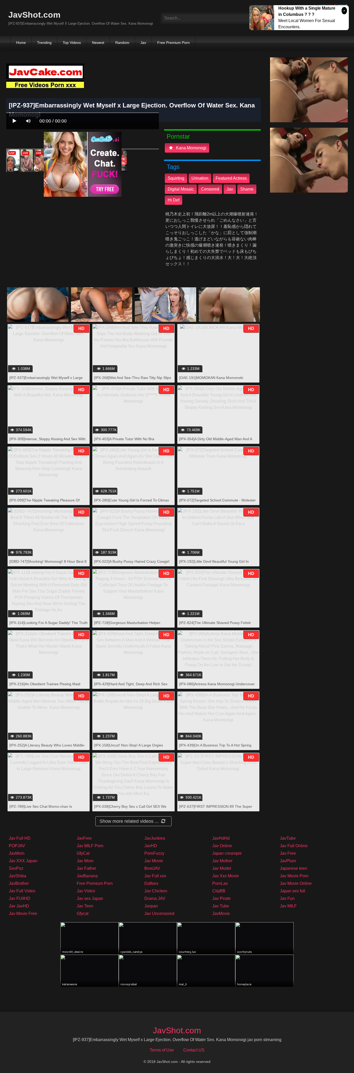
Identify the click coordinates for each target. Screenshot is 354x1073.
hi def (173, 200)
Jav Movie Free (23, 913)
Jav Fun (287, 898)
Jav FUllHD (19, 898)
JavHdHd (221, 838)
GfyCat (83, 853)
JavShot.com (34, 14)
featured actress (231, 178)
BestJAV (152, 868)
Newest (98, 42)
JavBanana (87, 876)
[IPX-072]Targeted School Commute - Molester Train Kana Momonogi (217, 503)
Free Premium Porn (173, 42)
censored (210, 189)
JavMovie (221, 913)
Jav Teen (85, 906)
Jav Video (86, 891)
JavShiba (17, 876)
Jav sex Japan (90, 898)
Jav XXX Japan (23, 861)
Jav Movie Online (296, 883)
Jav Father (86, 868)
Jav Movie (153, 861)
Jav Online (222, 846)
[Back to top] (337, 1057)
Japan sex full (292, 891)
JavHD (150, 846)
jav (229, 189)
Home (21, 42)
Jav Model (221, 868)
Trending (44, 42)
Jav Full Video (22, 891)
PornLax (220, 883)
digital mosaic (181, 189)
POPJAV (17, 846)
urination (200, 178)
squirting (176, 178)
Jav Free (288, 853)
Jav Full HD (20, 838)
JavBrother (19, 883)
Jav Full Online (294, 846)
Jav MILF (288, 906)
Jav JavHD (19, 906)
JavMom (16, 853)
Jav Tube (220, 906)
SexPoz (16, 868)
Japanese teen (293, 868)
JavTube (288, 838)
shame (246, 189)
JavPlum (288, 861)
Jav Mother (222, 861)
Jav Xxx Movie (225, 876)
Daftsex (151, 883)
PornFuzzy (154, 853)
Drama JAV (154, 898)
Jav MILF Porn (90, 846)
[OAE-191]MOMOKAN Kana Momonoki (211, 378)
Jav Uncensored (159, 913)
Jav (143, 42)
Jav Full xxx (155, 876)
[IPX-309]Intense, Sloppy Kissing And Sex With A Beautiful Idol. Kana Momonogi (47, 441)
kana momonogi (190, 148)
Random (122, 42)
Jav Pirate (221, 898)
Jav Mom (85, 861)
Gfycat (82, 913)
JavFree (84, 838)
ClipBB (218, 891)
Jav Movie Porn (294, 876)
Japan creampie (227, 853)
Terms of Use (162, 1050)
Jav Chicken (155, 891)
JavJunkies (154, 838)
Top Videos (72, 42)
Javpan (151, 906)
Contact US (193, 1050)
